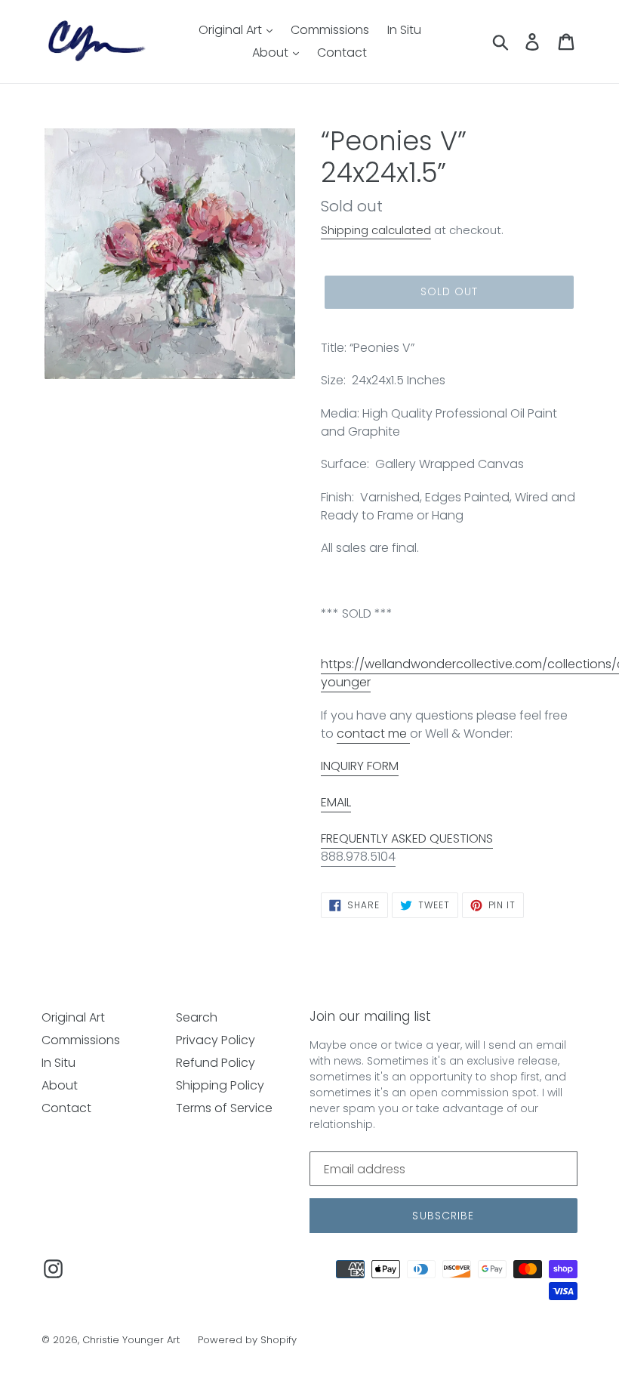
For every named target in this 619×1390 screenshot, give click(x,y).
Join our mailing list (370, 1016)
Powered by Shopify (247, 1340)
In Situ (404, 30)
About (271, 52)
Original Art (232, 30)
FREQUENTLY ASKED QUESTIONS (407, 838)
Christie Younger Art (131, 1340)
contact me (373, 733)
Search (196, 1017)
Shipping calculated (376, 230)
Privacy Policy (215, 1040)
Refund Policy (215, 1062)
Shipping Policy (220, 1085)
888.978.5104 (358, 856)
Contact (342, 52)
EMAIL (336, 802)
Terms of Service (224, 1108)
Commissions (330, 30)
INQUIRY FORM (360, 766)
